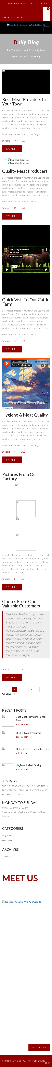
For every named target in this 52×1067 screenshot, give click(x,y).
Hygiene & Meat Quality (25, 414)
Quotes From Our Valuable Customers (21, 603)
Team (10, 971)
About (10, 957)
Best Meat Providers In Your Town (24, 101)
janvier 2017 (8, 856)
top (47, 1063)
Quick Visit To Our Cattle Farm (25, 302)
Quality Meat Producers (25, 171)
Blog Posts (7, 836)
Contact (11, 984)
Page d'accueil (19, 56)
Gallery (10, 975)
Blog (9, 961)
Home (10, 952)
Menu (10, 966)
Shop (9, 980)
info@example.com (17, 3)
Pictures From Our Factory (19, 476)
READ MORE (11, 148)
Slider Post (7, 841)
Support (6, 140)
